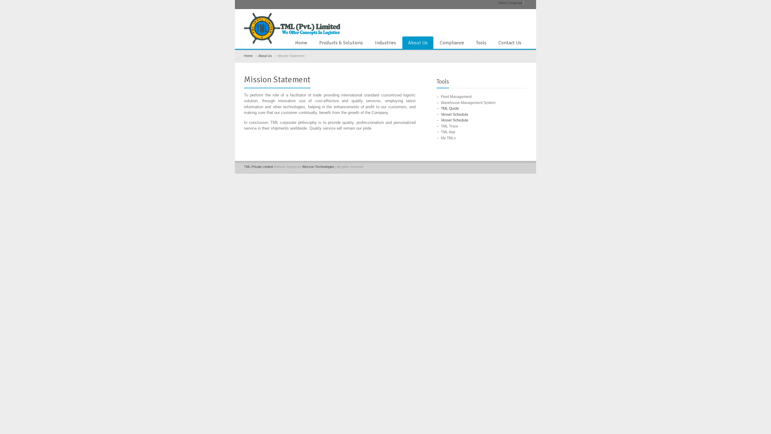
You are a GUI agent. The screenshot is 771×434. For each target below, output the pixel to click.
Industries (385, 43)
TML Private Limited (258, 166)
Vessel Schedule (454, 114)
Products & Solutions (341, 43)
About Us (418, 43)
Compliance (452, 43)
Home (301, 43)
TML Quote (450, 108)
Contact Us (509, 43)
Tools (481, 43)
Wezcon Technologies (318, 166)
